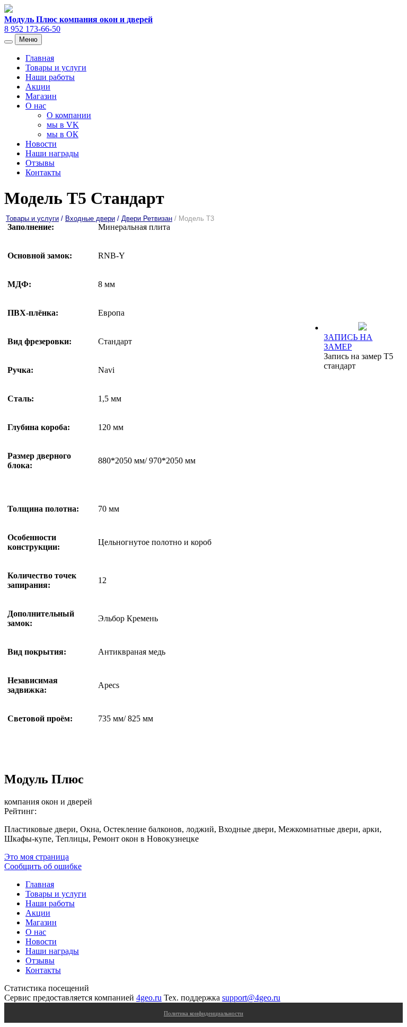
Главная (39, 57)
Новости (41, 143)
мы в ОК (62, 134)
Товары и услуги (55, 67)
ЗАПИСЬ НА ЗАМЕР (348, 342)
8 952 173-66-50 (32, 28)
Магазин (41, 96)
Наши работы (50, 77)
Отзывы (40, 162)
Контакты (43, 172)
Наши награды (52, 153)
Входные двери (90, 218)
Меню (28, 39)
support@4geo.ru (251, 997)
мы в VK (63, 124)
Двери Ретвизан (146, 218)
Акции (37, 86)
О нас (35, 105)
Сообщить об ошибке (43, 866)
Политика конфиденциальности (203, 1013)
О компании (69, 115)
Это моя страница (36, 856)
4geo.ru (149, 997)
